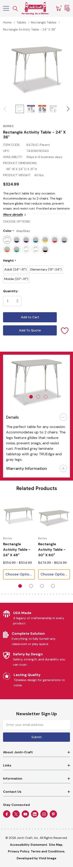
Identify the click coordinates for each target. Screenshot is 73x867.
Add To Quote (30, 330)
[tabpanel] (36, 381)
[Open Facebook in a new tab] (6, 814)
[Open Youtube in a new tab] (25, 814)
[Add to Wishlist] (65, 330)
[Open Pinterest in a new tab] (53, 814)
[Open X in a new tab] (16, 814)
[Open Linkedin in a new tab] (34, 814)
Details (12, 417)
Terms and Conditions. (48, 851)
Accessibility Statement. (29, 845)
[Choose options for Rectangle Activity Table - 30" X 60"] (54, 516)
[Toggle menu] (6, 8)
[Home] (35, 8)
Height (9, 260)
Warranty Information (26, 468)
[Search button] (15, 8)
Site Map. (56, 845)
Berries (8, 126)
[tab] (31, 397)
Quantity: (10, 291)
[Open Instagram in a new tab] (44, 814)
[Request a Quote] (67, 8)
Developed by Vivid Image (36, 858)
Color (16, 231)
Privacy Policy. (19, 851)
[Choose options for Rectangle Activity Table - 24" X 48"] (19, 516)
